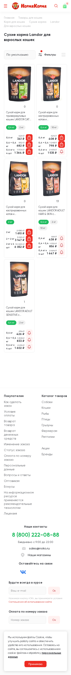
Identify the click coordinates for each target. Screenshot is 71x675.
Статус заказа (14, 450)
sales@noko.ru (39, 548)
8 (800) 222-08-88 (35, 535)
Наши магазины (39, 555)
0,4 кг (11, 127)
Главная (9, 17)
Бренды (47, 454)
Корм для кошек (14, 21)
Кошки (46, 408)
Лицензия (10, 513)
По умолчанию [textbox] (17, 55)
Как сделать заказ (12, 404)
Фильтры (50, 54)
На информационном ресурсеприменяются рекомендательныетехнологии (19, 500)
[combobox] (20, 54)
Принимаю (35, 664)
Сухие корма (37, 21)
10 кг (54, 127)
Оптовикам (12, 481)
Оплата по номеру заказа (17, 458)
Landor (54, 21)
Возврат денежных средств (11, 434)
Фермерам (49, 431)
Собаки (47, 402)
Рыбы (45, 413)
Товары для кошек (30, 17)
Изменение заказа (17, 444)
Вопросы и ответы (17, 475)
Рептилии (48, 437)
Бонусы (9, 486)
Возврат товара (10, 423)
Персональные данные (14, 467)
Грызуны (47, 425)
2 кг (21, 127)
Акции (46, 448)
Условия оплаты (9, 413)
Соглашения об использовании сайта (30, 601)
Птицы (46, 419)
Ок (54, 619)
